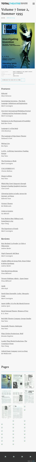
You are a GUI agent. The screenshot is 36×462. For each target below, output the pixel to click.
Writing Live (5, 143)
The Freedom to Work (8, 161)
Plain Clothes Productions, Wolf (12, 334)
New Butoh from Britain (9, 271)
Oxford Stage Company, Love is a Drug (14, 351)
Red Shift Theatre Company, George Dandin (16, 319)
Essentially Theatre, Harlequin (11, 326)
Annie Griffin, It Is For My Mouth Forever (15, 303)
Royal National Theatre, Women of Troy (14, 311)
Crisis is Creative (7, 211)
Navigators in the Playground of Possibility (15, 121)
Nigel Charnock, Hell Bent (10, 253)
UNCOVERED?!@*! (8, 168)
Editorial (4, 93)
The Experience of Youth (9, 229)
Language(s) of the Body (9, 128)
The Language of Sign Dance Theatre (13, 136)
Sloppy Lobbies (6, 176)
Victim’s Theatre (7, 203)
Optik (3, 286)
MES (34, 461)
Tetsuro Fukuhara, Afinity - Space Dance (14, 278)
